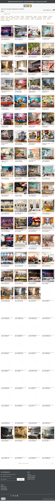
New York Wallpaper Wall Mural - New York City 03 (19, 266)
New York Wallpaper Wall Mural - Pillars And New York (5, 266)
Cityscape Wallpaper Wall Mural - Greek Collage (19, 440)
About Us (29, 474)
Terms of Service (4, 488)
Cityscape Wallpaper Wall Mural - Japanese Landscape (19, 231)
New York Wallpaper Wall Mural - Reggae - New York (33, 458)
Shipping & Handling (31, 477)
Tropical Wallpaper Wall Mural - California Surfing (19, 56)
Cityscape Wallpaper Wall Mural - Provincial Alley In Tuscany (5, 318)
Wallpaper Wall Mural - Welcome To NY (18, 109)
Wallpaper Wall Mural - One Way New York (46, 109)
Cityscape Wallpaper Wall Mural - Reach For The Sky (33, 371)
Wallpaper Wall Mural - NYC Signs (5, 144)
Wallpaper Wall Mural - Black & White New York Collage (19, 144)
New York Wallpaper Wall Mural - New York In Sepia (46, 248)
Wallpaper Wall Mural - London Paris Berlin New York (5, 109)
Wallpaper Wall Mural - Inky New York (46, 91)
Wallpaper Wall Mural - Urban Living (5, 161)
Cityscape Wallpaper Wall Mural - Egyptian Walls (33, 248)
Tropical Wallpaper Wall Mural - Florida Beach (32, 195)
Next (52, 463)
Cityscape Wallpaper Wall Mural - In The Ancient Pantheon (19, 74)
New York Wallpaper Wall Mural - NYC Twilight (46, 371)
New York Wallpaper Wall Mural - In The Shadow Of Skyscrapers (5, 74)
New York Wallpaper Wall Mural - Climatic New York (46, 336)
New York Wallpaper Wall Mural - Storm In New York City (33, 283)
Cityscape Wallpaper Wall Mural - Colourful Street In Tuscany (33, 318)
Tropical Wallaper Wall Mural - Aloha (32, 161)
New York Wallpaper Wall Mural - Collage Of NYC (19, 336)
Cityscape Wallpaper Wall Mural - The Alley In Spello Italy (19, 318)
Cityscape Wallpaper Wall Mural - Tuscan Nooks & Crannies (33, 57)
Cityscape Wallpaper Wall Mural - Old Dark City (5, 440)
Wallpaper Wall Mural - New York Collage (32, 144)
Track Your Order (4, 489)
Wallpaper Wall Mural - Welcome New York (32, 109)
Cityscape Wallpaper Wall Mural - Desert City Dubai (33, 423)
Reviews (2, 11)
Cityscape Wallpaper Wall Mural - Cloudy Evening (5, 283)
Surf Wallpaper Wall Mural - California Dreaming (46, 39)
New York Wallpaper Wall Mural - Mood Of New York (5, 353)
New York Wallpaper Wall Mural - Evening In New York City (46, 353)
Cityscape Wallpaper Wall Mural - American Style (33, 231)
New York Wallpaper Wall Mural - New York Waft (33, 336)
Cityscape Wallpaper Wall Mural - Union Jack (5, 248)
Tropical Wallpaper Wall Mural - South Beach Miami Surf (5, 196)
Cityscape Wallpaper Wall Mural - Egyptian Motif (46, 213)
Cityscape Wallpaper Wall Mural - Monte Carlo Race (5, 423)
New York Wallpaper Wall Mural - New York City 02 (46, 266)
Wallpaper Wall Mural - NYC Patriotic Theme (18, 126)
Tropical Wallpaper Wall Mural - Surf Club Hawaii (46, 178)
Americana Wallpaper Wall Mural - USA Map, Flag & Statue (18, 196)
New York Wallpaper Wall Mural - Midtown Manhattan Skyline (19, 371)
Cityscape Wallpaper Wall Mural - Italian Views (19, 248)
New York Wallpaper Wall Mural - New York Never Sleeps (5, 388)
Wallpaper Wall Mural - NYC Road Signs (46, 126)
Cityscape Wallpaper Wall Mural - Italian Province (46, 318)
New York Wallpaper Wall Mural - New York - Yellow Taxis (19, 301)
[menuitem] (2, 9)
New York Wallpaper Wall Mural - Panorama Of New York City (5, 336)
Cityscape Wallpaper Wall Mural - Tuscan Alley (46, 301)
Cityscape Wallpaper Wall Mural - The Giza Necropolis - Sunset (46, 196)
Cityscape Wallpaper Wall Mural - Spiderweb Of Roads (5, 371)
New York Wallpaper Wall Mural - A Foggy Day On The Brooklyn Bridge (19, 39)
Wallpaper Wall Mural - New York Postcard (18, 91)
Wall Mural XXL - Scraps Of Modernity (46, 144)
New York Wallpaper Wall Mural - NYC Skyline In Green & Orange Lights (19, 406)
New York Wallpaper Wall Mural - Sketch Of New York (33, 440)
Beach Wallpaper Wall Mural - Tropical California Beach (5, 178)
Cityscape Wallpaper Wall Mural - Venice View (46, 231)
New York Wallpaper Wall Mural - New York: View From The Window (33, 213)
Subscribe (21, 479)
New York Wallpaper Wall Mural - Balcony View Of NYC (19, 353)
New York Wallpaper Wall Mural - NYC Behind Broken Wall (33, 353)
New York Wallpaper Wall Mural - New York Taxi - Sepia (33, 301)
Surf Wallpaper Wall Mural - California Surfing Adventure (5, 56)
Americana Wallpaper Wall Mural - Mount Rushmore (18, 178)
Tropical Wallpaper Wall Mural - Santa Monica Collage (46, 161)
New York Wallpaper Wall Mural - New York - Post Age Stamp (19, 283)
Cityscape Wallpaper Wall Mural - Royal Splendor (19, 388)
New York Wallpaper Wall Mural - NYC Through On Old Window (46, 57)
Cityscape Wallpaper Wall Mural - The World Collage (5, 301)
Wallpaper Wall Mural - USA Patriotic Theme (5, 126)
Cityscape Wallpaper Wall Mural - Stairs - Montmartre (5, 92)
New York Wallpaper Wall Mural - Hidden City (33, 388)
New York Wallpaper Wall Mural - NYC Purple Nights (5, 231)
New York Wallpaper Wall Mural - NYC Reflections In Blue (46, 458)
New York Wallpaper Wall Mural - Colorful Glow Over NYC (33, 74)
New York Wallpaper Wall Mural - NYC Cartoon (19, 458)
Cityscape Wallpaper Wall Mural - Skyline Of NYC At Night (5, 39)
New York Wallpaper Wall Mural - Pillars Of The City (19, 423)
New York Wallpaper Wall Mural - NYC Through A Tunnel (46, 388)
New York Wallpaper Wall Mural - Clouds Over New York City (5, 213)
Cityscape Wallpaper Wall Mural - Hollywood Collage (46, 74)
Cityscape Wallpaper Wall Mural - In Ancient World (46, 405)
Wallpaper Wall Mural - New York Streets (32, 39)
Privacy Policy (3, 486)
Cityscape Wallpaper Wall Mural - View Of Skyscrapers (33, 406)
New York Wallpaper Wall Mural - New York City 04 (33, 266)
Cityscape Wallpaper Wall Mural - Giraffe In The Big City (46, 423)
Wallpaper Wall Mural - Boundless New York (32, 91)
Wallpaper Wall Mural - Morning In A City (32, 126)
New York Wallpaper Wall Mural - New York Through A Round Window (19, 213)
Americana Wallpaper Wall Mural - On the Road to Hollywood (33, 178)
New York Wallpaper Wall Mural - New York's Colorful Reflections (46, 440)
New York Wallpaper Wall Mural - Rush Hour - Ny (5, 458)
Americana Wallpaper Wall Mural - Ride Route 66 (19, 161)
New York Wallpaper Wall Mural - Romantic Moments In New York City (46, 283)
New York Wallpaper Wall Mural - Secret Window (5, 405)
